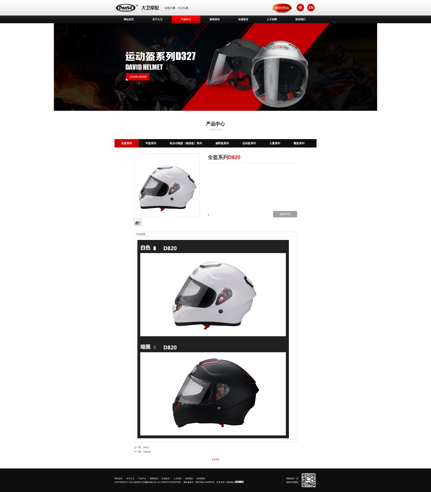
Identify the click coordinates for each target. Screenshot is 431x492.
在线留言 (243, 19)
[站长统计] (239, 482)
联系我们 (300, 19)
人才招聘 (272, 19)
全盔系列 (126, 143)
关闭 (215, 459)
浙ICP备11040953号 (205, 482)
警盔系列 (299, 143)
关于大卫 (157, 19)
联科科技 (231, 482)
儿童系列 (274, 143)
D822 (146, 447)
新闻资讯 (215, 19)
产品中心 (186, 19)
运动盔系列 (249, 143)
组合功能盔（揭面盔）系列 (186, 143)
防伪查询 (201, 478)
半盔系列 (150, 143)
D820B (147, 451)
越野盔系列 (222, 143)
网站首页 (129, 19)
